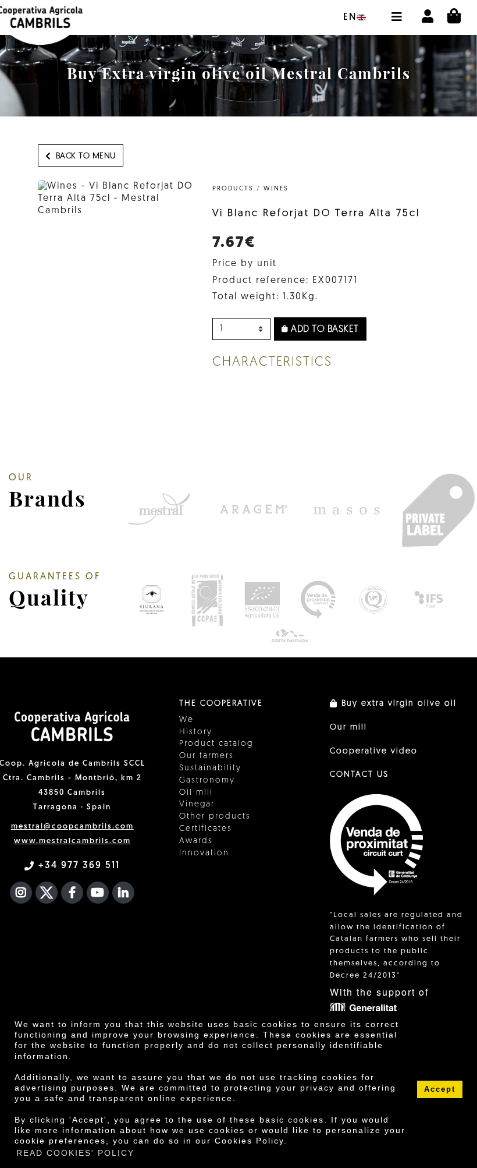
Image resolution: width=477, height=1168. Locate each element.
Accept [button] (439, 1089)
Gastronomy (207, 780)
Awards (196, 841)
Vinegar (197, 804)
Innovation (204, 853)
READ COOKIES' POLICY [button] (75, 1153)
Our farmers (206, 756)
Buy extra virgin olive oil (397, 703)
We (186, 720)
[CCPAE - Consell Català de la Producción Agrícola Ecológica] (207, 599)
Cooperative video (374, 751)
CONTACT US (359, 774)
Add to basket (324, 329)
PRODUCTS (233, 189)
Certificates (205, 828)
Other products (215, 816)
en (350, 17)
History (195, 732)
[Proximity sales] (318, 599)
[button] (396, 11)
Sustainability (210, 768)
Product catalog (216, 743)
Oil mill (196, 792)
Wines (276, 189)
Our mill (348, 727)
